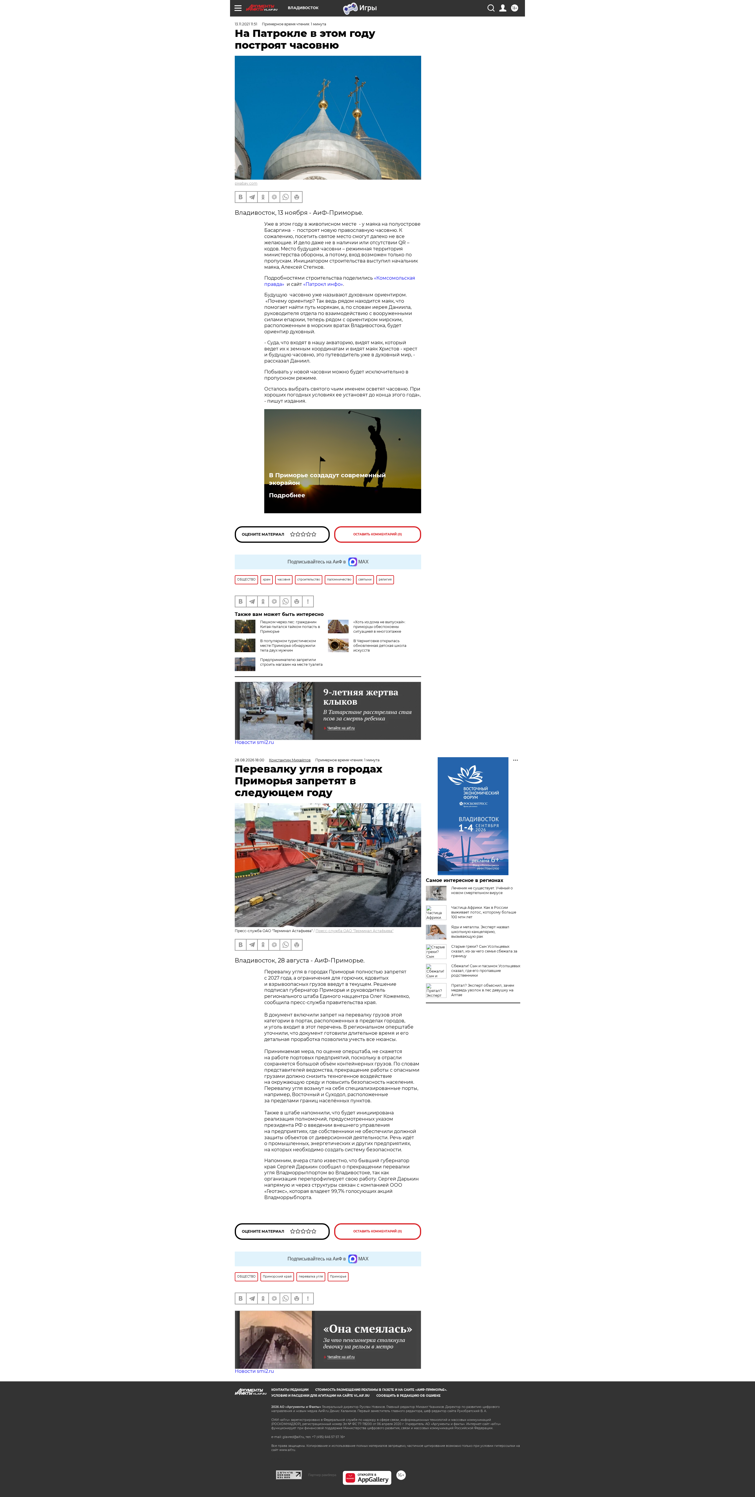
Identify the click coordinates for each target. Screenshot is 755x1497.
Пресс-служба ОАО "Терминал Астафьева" (354, 931)
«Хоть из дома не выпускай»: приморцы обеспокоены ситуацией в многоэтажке (379, 627)
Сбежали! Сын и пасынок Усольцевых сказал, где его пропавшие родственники (485, 971)
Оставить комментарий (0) (377, 534)
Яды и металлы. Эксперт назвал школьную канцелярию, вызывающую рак (480, 932)
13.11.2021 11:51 (246, 24)
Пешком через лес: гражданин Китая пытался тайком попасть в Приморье (290, 627)
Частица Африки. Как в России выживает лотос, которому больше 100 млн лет (483, 912)
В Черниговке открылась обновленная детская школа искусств (379, 645)
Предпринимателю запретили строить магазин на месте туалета (291, 662)
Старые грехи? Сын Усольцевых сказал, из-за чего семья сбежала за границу (484, 951)
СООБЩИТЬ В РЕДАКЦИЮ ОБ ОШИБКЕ (408, 1396)
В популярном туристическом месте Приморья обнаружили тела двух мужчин (288, 645)
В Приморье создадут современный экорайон (327, 479)
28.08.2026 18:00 (249, 760)
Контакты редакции (289, 1390)
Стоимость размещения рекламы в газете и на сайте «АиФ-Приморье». (381, 1390)
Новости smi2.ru (254, 742)
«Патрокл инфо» (323, 284)
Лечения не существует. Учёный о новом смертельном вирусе (482, 890)
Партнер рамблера (322, 1475)
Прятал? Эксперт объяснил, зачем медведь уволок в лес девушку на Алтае (482, 990)
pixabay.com (246, 183)
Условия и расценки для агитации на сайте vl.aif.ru (320, 1396)
